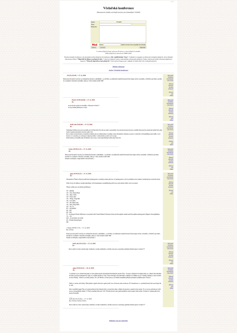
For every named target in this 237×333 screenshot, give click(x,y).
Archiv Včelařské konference (118, 70)
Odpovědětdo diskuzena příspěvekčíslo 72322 (170, 151)
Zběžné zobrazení (118, 66)
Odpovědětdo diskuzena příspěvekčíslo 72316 (170, 77)
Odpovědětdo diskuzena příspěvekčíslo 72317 (170, 102)
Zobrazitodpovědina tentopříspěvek (170, 86)
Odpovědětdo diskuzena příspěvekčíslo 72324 (170, 246)
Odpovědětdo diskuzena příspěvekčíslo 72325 (170, 270)
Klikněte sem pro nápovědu (118, 320)
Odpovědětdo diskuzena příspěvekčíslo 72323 (170, 176)
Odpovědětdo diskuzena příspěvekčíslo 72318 (170, 127)
